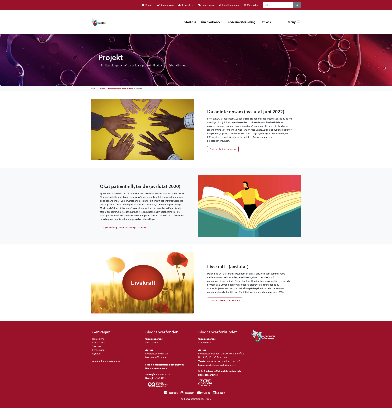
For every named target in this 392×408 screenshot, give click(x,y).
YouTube (205, 392)
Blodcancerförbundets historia (120, 88)
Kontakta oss (98, 342)
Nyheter (96, 353)
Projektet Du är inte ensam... (223, 149)
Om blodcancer (211, 22)
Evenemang (98, 349)
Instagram (189, 392)
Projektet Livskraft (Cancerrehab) (225, 300)
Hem (93, 88)
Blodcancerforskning (241, 22)
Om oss (265, 22)
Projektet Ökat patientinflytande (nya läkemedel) (125, 227)
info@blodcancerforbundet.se (220, 364)
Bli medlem (98, 338)
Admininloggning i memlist (106, 360)
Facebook (173, 392)
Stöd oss (190, 22)
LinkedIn (220, 392)
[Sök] (297, 5)
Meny (292, 22)
